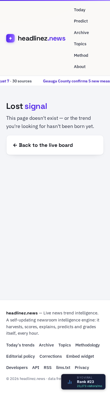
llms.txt (63, 367)
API (35, 367)
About (79, 66)
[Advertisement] (55, 229)
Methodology (87, 345)
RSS (48, 367)
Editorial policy (20, 356)
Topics (80, 43)
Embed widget (80, 356)
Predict (81, 21)
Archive (81, 32)
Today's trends (20, 345)
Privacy (82, 367)
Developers (17, 367)
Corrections (50, 356)
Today (79, 9)
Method (81, 55)
